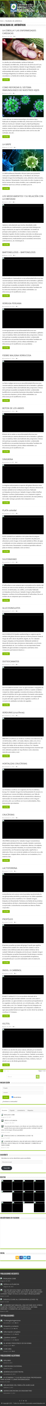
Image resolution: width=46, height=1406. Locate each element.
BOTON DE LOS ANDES (13, 408)
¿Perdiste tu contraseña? (9, 1101)
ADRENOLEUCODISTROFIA (13, 1372)
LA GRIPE (6, 144)
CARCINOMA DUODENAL (13, 1366)
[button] (23, 49)
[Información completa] (1, 1332)
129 (18, 1340)
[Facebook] (21, 1257)
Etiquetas (30, 1110)
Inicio (2, 21)
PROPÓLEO (7, 919)
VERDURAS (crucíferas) (13, 712)
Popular (12, 1110)
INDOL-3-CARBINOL (12, 970)
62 (14, 1351)
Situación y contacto (11, 1326)
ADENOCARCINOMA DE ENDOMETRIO (18, 1391)
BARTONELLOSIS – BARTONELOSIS (19, 252)
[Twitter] (25, 1257)
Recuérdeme (17, 1097)
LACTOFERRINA (9, 868)
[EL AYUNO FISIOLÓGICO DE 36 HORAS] (1, 1343)
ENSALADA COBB (9, 1115)
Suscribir (7, 1168)
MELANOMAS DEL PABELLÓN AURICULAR (19, 1385)
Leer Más (6, 79)
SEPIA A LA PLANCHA (10, 1120)
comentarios (21, 1110)
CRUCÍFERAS (8, 814)
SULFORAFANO (9, 559)
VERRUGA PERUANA (11, 303)
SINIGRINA (7, 459)
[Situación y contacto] (1, 1326)
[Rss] (17, 1257)
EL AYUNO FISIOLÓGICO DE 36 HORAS (17, 1343)
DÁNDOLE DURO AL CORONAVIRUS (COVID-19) (18, 1135)
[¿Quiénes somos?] (1, 1338)
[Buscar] (37, 1077)
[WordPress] (28, 1257)
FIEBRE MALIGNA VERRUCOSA (16, 355)
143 (18, 1334)
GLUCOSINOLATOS (11, 608)
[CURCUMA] (1, 1349)
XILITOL (6, 1023)
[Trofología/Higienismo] (1, 1321)
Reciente (4, 1110)
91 (14, 1345)
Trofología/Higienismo (12, 1321)
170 (17, 1328)
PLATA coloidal (9, 510)
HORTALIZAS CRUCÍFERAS (14, 763)
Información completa (12, 1332)
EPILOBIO (7, 1360)
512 (17, 1323)
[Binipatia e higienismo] (23, 8)
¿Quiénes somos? (10, 1338)
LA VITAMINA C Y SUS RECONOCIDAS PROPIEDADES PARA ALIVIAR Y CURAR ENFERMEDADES (20, 1378)
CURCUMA (7, 1349)
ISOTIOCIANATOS (10, 661)
